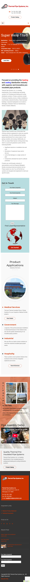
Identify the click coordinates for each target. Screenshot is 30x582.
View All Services (15, 365)
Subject (15, 198)
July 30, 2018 (3, 536)
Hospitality (9, 354)
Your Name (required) (15, 187)
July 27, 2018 (10, 546)
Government (10, 325)
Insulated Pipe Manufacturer (14, 544)
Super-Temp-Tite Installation (8, 534)
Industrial (8, 338)
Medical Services (12, 307)
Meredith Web (4, 579)
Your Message (15, 203)
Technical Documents (7, 513)
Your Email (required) (15, 193)
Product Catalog (15, 17)
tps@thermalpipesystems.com (14, 498)
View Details (10, 318)
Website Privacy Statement (9, 511)
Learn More (6, 60)
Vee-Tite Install (5, 539)
